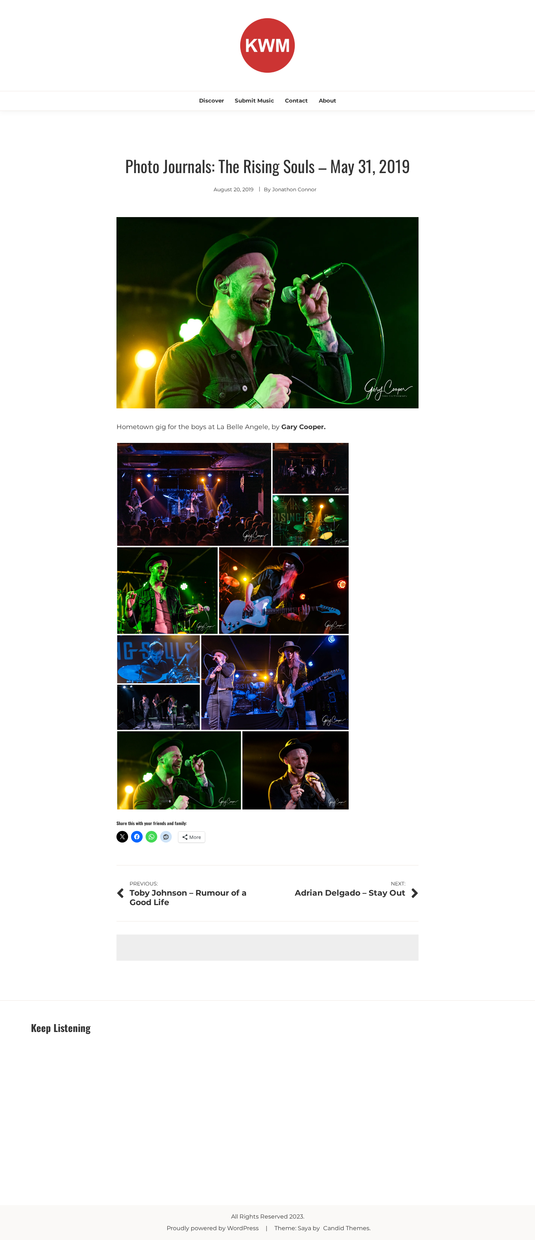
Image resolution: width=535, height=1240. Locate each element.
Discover (211, 100)
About (327, 100)
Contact (296, 100)
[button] (194, 494)
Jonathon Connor (294, 189)
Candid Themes (346, 1228)
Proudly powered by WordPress (213, 1228)
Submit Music (254, 100)
